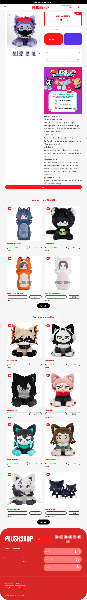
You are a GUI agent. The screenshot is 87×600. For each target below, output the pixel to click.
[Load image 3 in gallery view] (27, 53)
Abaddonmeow (50, 460)
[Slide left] (9, 53)
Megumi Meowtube (14, 243)
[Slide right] (39, 53)
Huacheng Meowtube (15, 293)
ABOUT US (7, 554)
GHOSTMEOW (49, 360)
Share (43, 187)
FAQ (26, 561)
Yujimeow (49, 410)
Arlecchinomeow (13, 509)
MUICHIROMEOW (12, 460)
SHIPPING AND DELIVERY (30, 554)
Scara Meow (50, 509)
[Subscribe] (49, 539)
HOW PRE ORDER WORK (10, 558)
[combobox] (66, 7)
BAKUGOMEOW (12, 360)
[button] (61, 24)
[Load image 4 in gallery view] (33, 53)
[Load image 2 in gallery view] (21, 53)
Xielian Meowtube (52, 293)
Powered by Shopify (22, 595)
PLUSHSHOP (13, 595)
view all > (43, 306)
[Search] (70, 7)
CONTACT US (27, 558)
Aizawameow (12, 410)
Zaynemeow (49, 243)
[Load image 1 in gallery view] (14, 53)
